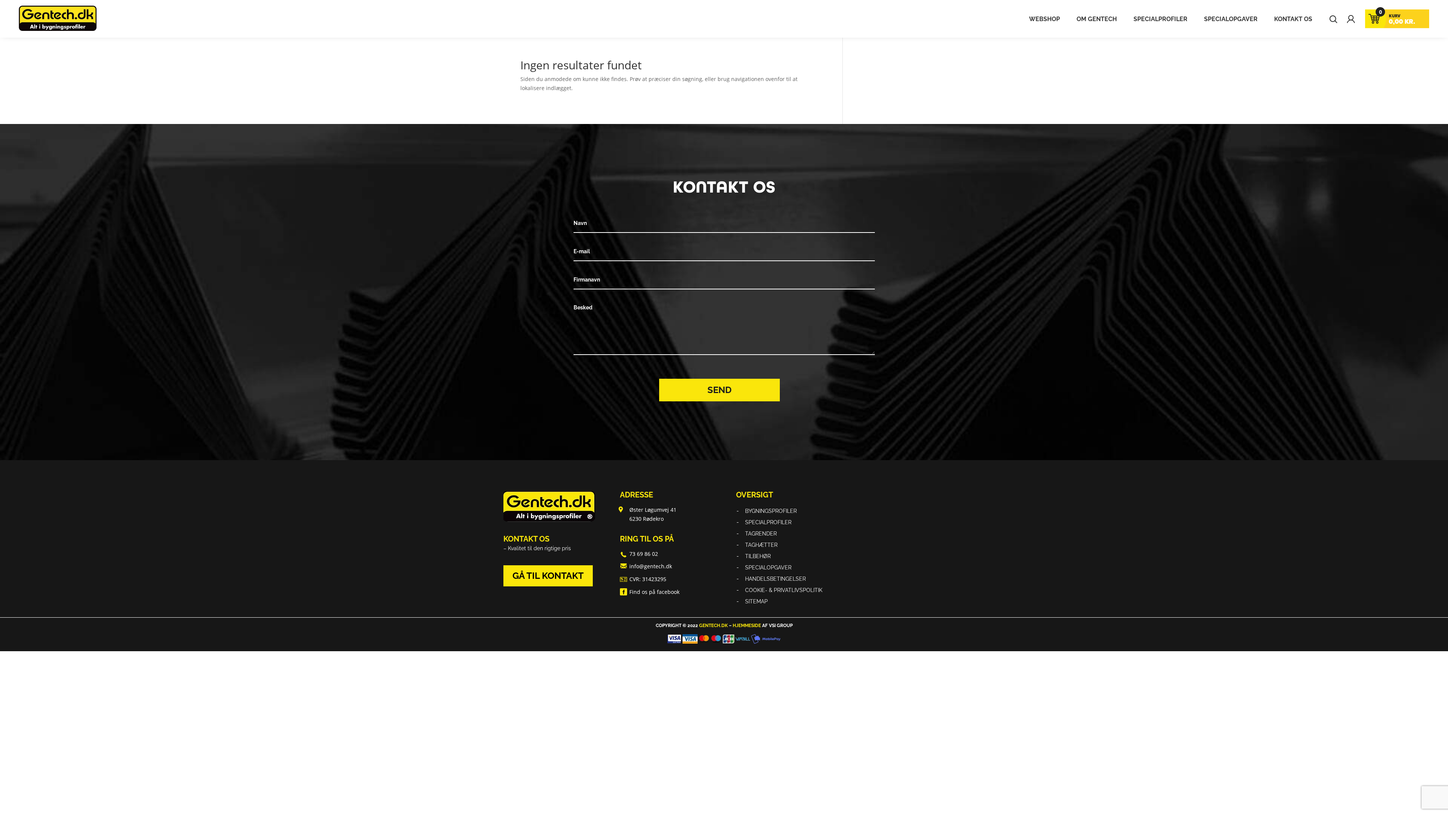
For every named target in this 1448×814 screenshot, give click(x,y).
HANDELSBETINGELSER (775, 579)
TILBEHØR (758, 556)
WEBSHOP (1044, 20)
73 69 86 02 (643, 553)
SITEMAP (756, 601)
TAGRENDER (761, 534)
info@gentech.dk (650, 566)
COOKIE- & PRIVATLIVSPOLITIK (783, 590)
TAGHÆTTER (761, 545)
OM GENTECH (1097, 20)
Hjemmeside (747, 625)
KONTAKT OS (1293, 20)
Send (719, 389)
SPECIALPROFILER (1160, 20)
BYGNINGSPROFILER (771, 511)
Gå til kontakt (548, 575)
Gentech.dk (713, 625)
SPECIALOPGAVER (1231, 20)
